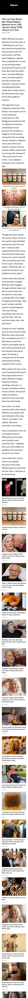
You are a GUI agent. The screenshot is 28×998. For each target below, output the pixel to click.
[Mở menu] (14, 10)
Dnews (14, 5)
